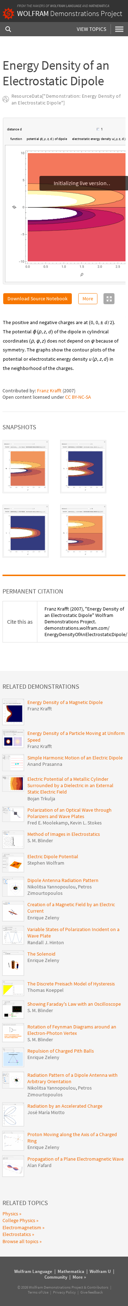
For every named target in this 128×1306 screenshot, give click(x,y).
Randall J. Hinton (45, 942)
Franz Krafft (49, 390)
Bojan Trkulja (41, 798)
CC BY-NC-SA (78, 397)
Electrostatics (16, 1234)
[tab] (25, 466)
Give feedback (91, 1292)
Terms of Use (38, 1292)
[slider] (59, 133)
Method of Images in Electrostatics (63, 834)
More (87, 298)
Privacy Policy (64, 1292)
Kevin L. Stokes (86, 822)
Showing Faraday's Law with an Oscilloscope (74, 1004)
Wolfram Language (65, 6)
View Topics (91, 29)
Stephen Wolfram (45, 863)
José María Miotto (46, 1112)
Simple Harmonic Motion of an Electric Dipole (75, 757)
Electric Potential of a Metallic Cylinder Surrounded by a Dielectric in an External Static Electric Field (70, 785)
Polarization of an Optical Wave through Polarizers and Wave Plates (69, 813)
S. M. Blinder (40, 840)
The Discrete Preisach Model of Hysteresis (71, 983)
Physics (10, 1213)
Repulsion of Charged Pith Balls (60, 1051)
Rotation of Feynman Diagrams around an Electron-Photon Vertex (71, 1029)
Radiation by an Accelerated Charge (64, 1106)
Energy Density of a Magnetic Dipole (65, 702)
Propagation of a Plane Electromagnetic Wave (75, 1159)
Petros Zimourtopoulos (59, 889)
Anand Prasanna (44, 764)
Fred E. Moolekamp (47, 822)
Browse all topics (20, 1241)
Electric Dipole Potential (52, 856)
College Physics (18, 1220)
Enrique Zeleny (43, 917)
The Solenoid (41, 954)
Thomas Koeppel (45, 990)
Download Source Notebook (37, 298)
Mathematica (99, 6)
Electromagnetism (21, 1227)
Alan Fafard (39, 1165)
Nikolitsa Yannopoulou (51, 886)
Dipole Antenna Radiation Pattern (62, 880)
